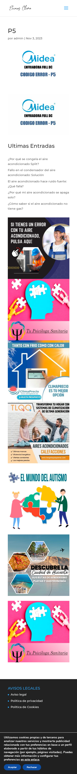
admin (18, 38)
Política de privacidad (27, 701)
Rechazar (32, 767)
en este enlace (30, 759)
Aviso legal (18, 694)
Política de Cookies (25, 707)
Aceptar (12, 767)
